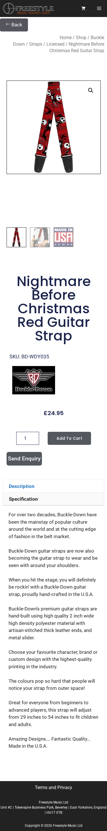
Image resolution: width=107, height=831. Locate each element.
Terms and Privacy (53, 787)
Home (66, 37)
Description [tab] (22, 486)
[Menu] (99, 8)
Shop (81, 37)
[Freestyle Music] (28, 8)
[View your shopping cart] (83, 8)
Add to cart (69, 438)
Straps (35, 44)
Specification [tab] (23, 499)
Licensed (55, 44)
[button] (91, 90)
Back (16, 25)
